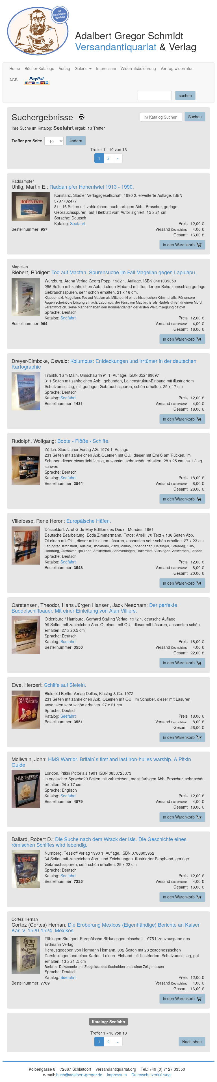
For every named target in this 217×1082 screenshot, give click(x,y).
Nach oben (192, 1041)
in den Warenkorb (179, 244)
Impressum (106, 68)
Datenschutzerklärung (151, 1074)
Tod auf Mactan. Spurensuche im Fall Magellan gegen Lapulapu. (123, 272)
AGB (13, 79)
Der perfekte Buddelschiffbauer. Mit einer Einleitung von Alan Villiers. (94, 607)
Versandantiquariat (116, 46)
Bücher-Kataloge (39, 68)
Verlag (64, 68)
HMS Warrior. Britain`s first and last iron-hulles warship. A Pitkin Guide (101, 761)
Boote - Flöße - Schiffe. (83, 440)
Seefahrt (77, 223)
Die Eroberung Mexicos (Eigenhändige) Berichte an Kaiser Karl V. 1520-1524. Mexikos (105, 927)
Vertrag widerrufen (177, 68)
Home (14, 68)
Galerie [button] (82, 68)
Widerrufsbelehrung (138, 68)
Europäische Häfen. (88, 520)
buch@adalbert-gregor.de (79, 1074)
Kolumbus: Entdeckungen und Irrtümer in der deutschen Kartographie (104, 363)
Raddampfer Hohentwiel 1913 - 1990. (91, 186)
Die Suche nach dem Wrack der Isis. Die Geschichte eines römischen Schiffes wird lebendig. (99, 841)
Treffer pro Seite (27, 140)
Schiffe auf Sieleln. (65, 684)
